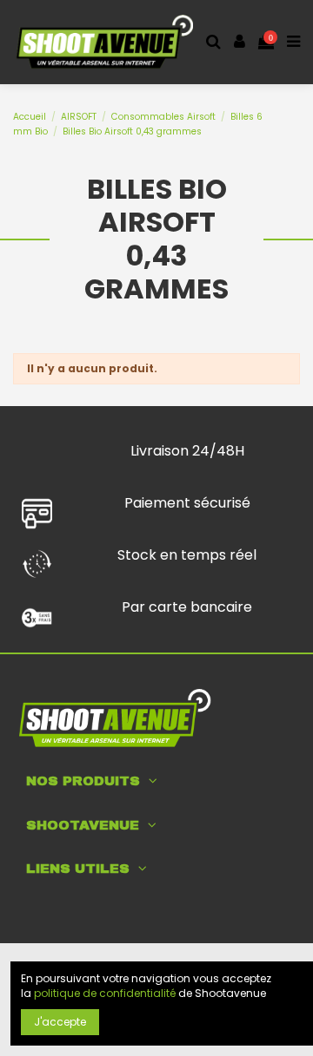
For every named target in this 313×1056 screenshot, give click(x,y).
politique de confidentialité (105, 993)
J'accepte (60, 1021)
